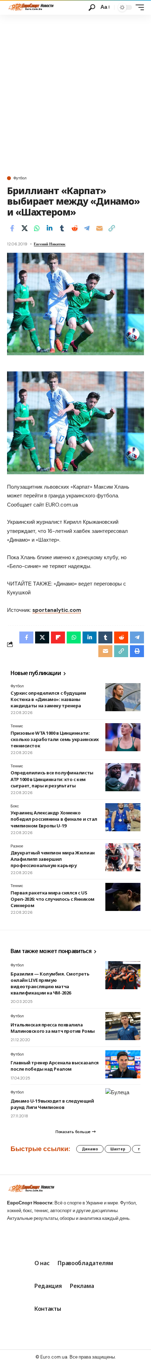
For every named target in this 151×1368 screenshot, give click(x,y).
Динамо (90, 1148)
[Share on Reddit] (74, 228)
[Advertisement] (75, 93)
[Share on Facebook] (12, 228)
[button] (92, 7)
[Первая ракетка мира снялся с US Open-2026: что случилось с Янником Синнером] (122, 897)
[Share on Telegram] (87, 228)
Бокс (15, 806)
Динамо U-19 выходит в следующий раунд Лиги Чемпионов (52, 1104)
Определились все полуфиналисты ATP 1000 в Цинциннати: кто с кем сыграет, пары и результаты (52, 778)
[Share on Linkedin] (49, 228)
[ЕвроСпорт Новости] (30, 7)
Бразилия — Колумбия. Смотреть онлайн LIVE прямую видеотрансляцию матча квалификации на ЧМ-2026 (50, 983)
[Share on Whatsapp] (37, 228)
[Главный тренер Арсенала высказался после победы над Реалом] (122, 1064)
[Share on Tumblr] (62, 228)
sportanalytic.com (56, 610)
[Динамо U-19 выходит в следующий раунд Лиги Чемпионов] (122, 1102)
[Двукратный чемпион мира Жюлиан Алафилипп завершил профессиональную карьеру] (122, 857)
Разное (17, 846)
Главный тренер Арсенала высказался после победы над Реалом (55, 1065)
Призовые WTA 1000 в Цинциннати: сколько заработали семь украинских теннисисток (55, 739)
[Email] (99, 228)
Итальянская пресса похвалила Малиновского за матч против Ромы (53, 1028)
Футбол (19, 178)
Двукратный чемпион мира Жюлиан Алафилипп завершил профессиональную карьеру (53, 859)
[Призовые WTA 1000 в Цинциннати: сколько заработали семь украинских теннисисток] (122, 737)
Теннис (17, 725)
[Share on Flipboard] (58, 637)
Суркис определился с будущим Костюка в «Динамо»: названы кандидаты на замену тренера (48, 699)
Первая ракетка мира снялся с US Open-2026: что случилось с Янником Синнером (52, 899)
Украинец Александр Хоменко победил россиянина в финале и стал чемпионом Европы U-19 (54, 818)
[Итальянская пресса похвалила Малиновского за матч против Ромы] (122, 1026)
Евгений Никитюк (49, 244)
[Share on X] (24, 228)
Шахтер (117, 1148)
